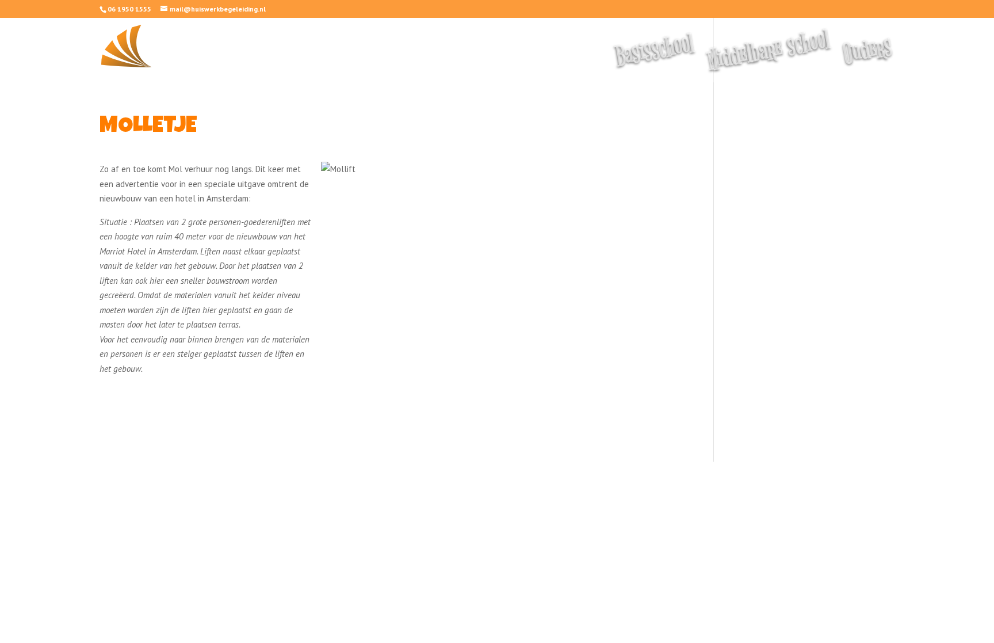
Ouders (868, 56)
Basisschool (656, 57)
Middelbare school (769, 57)
